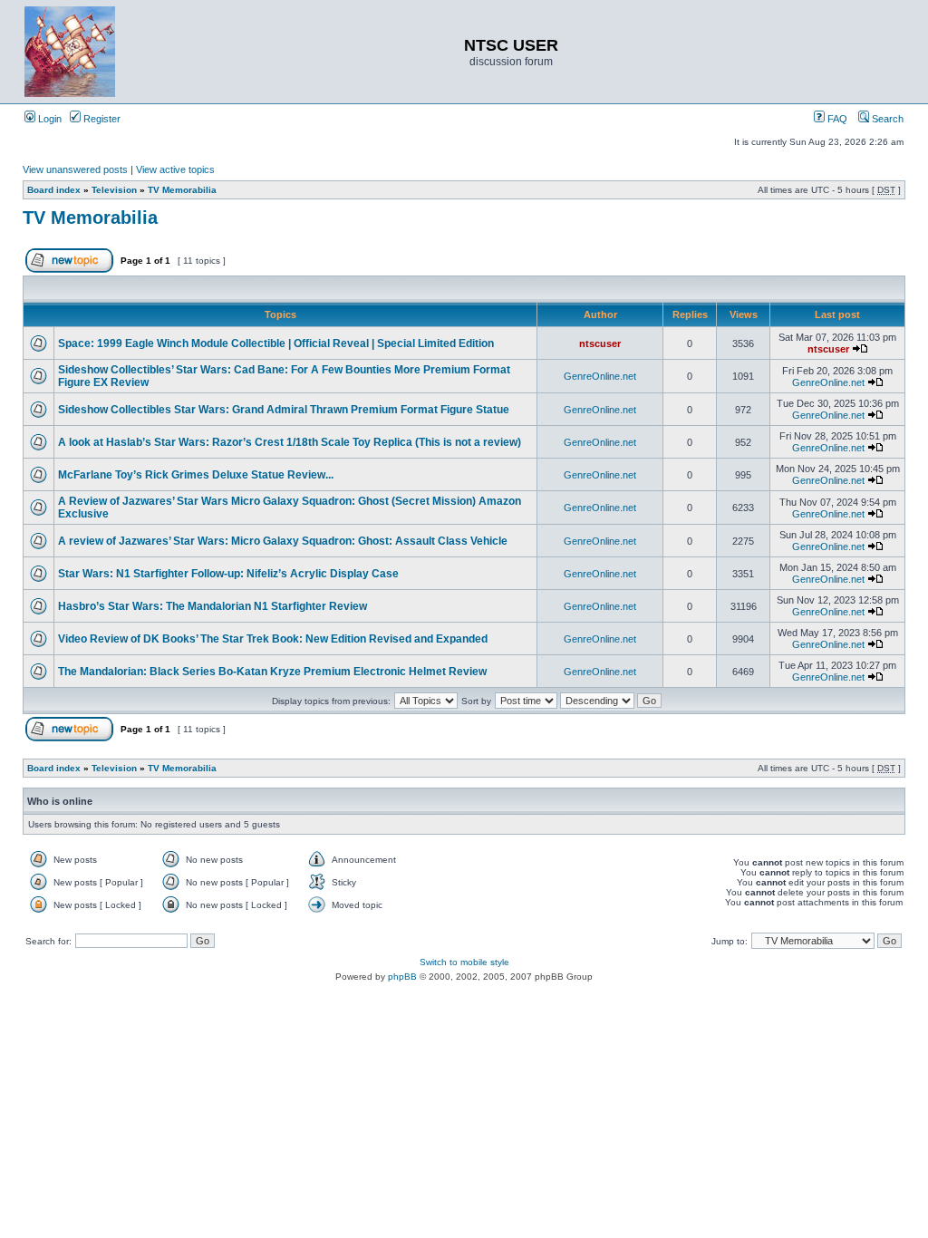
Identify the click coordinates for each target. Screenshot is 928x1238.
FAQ (836, 118)
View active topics (175, 169)
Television (114, 190)
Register (101, 118)
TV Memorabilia (182, 190)
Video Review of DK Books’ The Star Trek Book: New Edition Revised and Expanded (273, 639)
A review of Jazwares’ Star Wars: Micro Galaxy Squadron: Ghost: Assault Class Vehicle (283, 541)
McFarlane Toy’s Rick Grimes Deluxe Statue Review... (196, 475)
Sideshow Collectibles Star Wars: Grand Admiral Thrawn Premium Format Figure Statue (283, 409)
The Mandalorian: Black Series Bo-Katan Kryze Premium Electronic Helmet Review (272, 671)
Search (886, 118)
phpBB (402, 977)
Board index (54, 190)
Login (48, 118)
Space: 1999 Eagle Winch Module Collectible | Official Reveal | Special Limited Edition (276, 343)
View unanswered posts (75, 169)
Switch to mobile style (464, 962)
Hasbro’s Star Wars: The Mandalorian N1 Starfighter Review (212, 606)
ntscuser (600, 343)
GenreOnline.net (600, 376)
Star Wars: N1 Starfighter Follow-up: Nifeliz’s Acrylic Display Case (228, 573)
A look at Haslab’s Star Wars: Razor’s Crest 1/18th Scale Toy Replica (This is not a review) (289, 442)
